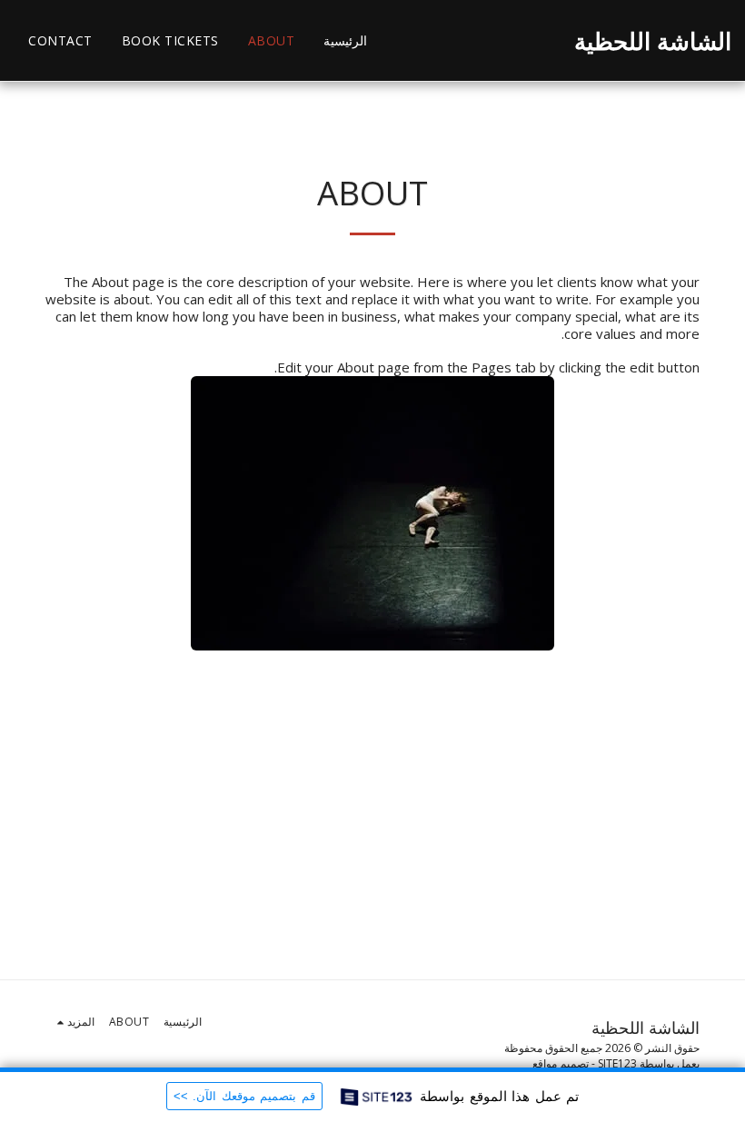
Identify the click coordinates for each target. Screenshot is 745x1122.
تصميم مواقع (560, 1063)
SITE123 (617, 1063)
